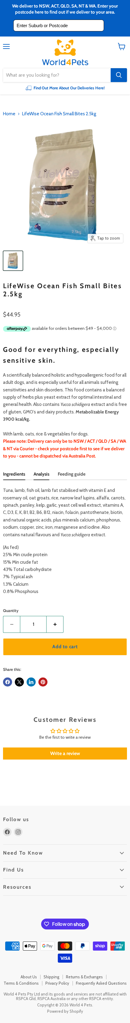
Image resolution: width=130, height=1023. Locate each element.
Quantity (10, 610)
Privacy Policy (57, 983)
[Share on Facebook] (7, 682)
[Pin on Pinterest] (42, 682)
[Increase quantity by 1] (55, 624)
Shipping (51, 976)
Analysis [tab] (41, 474)
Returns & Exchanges (84, 976)
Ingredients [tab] (14, 474)
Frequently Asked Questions (101, 983)
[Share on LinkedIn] (31, 682)
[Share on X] (19, 682)
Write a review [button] (65, 753)
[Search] (119, 75)
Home (9, 113)
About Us (29, 976)
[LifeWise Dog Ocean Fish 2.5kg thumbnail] (13, 260)
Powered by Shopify (65, 1011)
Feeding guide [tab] (72, 474)
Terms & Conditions (21, 983)
